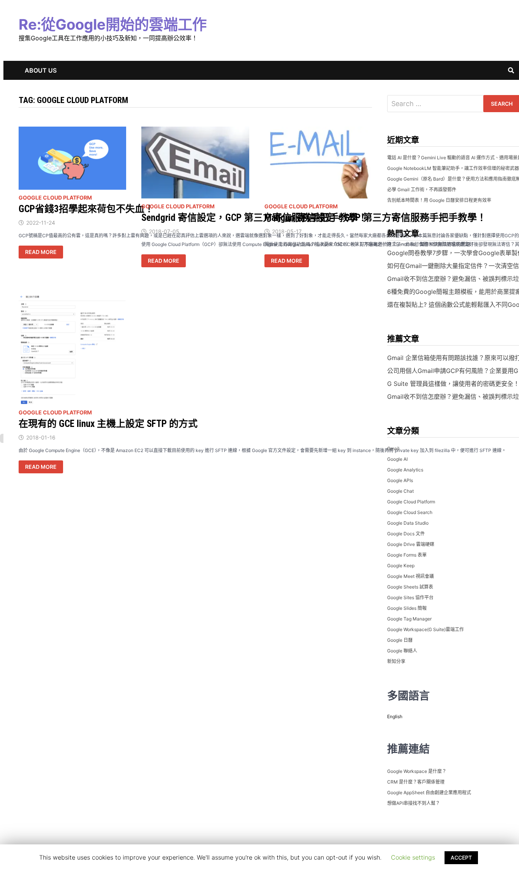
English (394, 716)
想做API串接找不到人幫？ (413, 803)
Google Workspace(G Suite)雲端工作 (425, 629)
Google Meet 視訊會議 (410, 576)
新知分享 (396, 661)
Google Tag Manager (409, 619)
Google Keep (401, 565)
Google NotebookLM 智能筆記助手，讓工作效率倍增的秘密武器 (453, 168)
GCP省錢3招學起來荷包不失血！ (86, 208)
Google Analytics (405, 470)
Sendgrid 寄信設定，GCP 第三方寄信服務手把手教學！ (254, 217)
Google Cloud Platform (55, 197)
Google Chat (400, 491)
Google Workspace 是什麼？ (416, 771)
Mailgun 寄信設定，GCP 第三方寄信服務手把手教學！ (375, 217)
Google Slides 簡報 (407, 608)
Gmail (393, 448)
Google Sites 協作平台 (410, 597)
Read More (44, 251)
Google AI (397, 459)
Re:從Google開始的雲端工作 (113, 24)
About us (41, 70)
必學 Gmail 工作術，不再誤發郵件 (421, 189)
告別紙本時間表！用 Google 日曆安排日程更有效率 (439, 200)
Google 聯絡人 (402, 651)
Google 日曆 (400, 640)
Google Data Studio (408, 523)
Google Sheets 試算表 (410, 587)
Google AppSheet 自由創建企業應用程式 (429, 792)
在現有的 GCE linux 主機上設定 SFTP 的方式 (108, 423)
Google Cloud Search (409, 512)
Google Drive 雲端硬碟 (410, 544)
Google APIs (400, 480)
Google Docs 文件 (406, 533)
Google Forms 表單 (407, 555)
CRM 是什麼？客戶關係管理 (416, 782)
